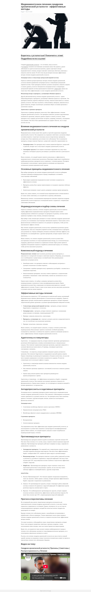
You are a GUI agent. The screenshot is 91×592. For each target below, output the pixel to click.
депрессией (57, 88)
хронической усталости (32, 64)
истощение (25, 66)
